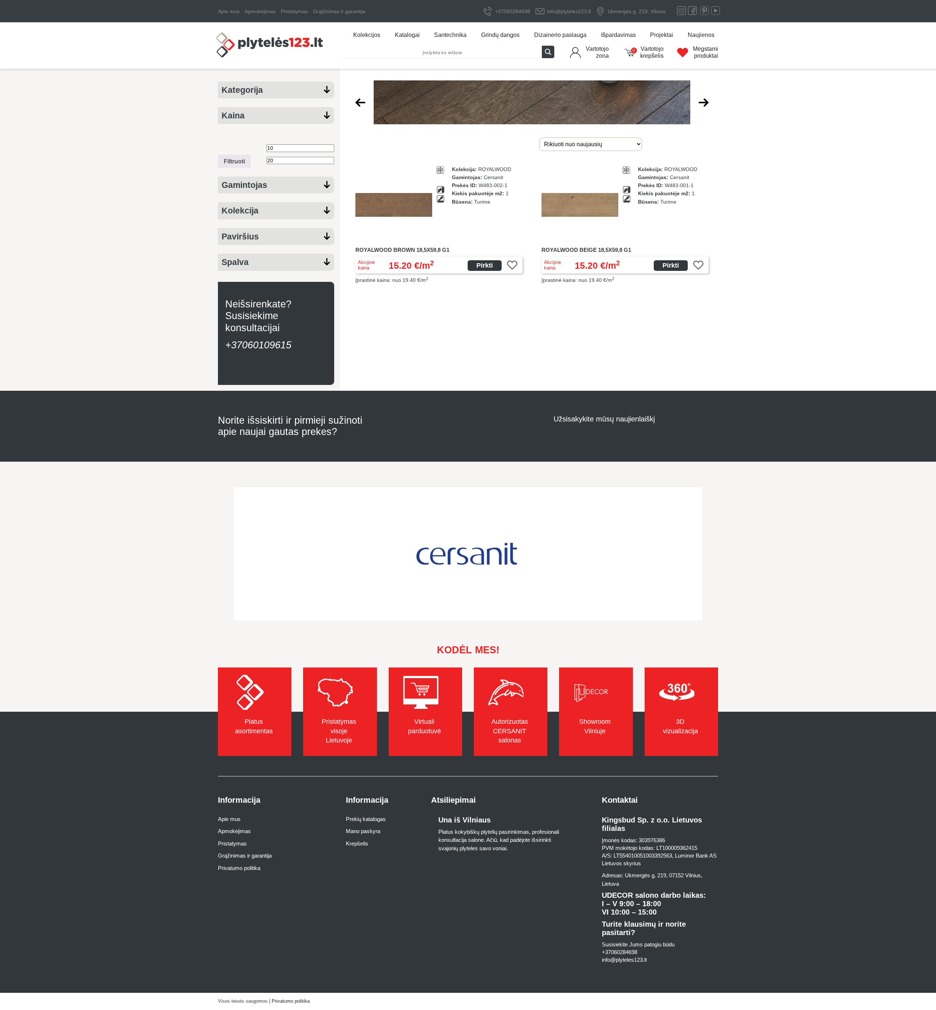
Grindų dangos (500, 35)
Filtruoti (234, 161)
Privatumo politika (239, 868)
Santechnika (450, 35)
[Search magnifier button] (548, 52)
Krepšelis (357, 843)
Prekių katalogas (366, 819)
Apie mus (228, 11)
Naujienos (701, 35)
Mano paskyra (363, 831)
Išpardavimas (618, 35)
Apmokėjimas (260, 11)
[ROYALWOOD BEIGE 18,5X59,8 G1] (625, 225)
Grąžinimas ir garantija (339, 11)
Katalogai (407, 35)
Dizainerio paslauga (560, 35)
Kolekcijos (366, 35)
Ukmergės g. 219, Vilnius (636, 11)
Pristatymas (294, 11)
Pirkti (484, 265)
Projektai (661, 35)
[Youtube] (715, 12)
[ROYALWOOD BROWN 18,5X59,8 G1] (439, 225)
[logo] (270, 45)
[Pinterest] (704, 12)
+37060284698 (512, 11)
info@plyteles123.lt (569, 11)
